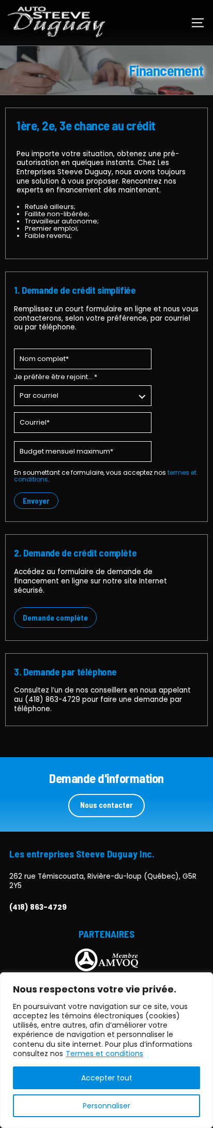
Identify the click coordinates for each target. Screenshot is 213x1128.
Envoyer (36, 500)
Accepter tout (106, 1078)
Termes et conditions (104, 1053)
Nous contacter (106, 804)
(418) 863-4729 (52, 699)
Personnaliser (106, 1106)
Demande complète (55, 617)
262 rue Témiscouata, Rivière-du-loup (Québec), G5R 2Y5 (102, 881)
